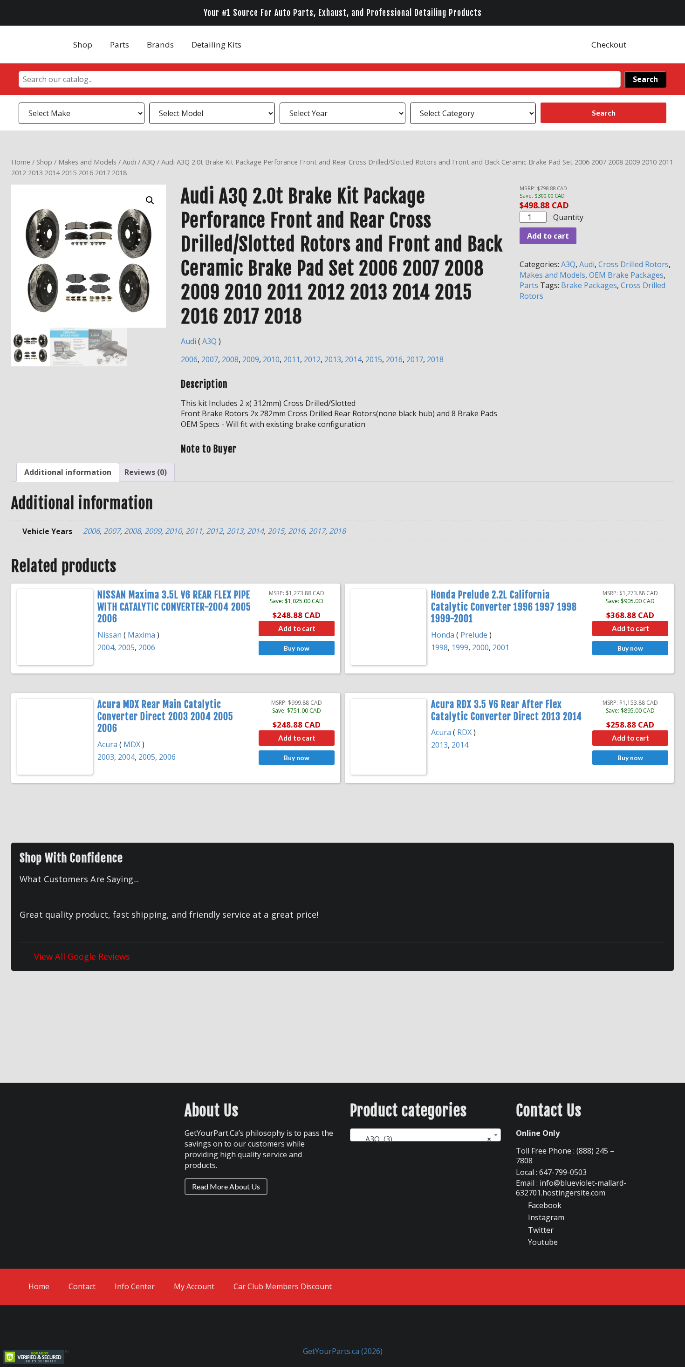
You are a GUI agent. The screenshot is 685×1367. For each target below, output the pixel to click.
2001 (501, 647)
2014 (353, 359)
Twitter (540, 1230)
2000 (480, 647)
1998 (439, 647)
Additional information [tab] (67, 472)
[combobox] (425, 1134)
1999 (460, 647)
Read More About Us (226, 1186)
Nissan (109, 635)
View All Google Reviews (81, 956)
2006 (189, 359)
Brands (160, 44)
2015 (373, 359)
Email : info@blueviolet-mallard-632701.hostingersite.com (571, 1188)
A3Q (148, 161)
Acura (107, 744)
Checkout (608, 44)
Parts (119, 44)
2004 (105, 647)
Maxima (141, 635)
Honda (442, 635)
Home (20, 161)
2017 (414, 359)
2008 (230, 359)
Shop (82, 44)
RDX (464, 732)
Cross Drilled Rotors (633, 264)
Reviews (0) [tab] (145, 472)
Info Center (135, 1286)
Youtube (542, 1242)
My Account (194, 1286)
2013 (332, 359)
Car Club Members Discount (282, 1286)
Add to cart (548, 236)
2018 (435, 359)
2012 (312, 359)
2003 (105, 757)
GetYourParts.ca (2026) (343, 1351)
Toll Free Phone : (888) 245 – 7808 (565, 1156)
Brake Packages (589, 285)
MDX (131, 744)
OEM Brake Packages (626, 275)
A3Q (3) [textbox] (422, 1139)
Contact (82, 1286)
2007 (209, 359)
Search (645, 79)
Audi (129, 161)
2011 (291, 359)
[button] (150, 200)
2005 (126, 647)
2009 (250, 359)
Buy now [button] (296, 648)
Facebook (544, 1205)
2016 (394, 359)
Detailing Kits (216, 44)
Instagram (545, 1217)
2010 (271, 359)
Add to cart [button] (296, 628)
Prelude (473, 635)
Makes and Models (87, 161)
